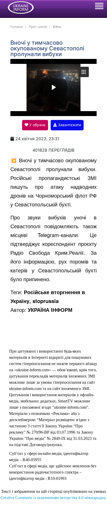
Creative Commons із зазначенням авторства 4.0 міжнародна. (53, 497)
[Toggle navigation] (99, 7)
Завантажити (69, 125)
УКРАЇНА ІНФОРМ (50, 309)
